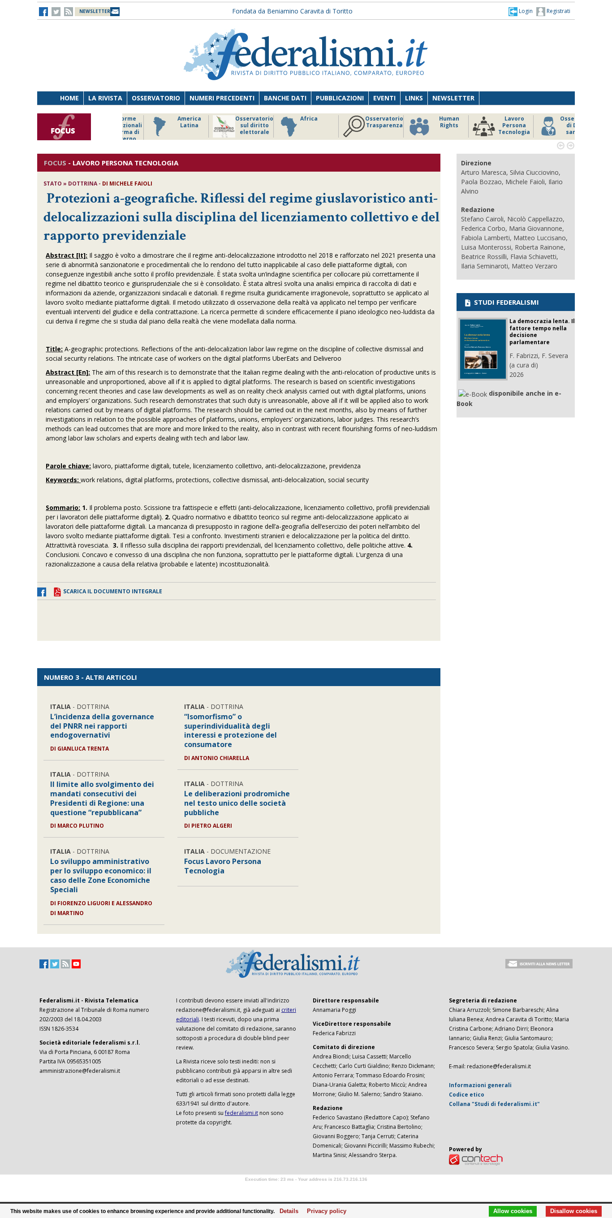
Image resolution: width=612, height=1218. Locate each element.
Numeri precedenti (222, 98)
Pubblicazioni (340, 98)
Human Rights (424, 122)
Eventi (384, 98)
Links (414, 98)
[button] (520, 11)
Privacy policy (324, 1211)
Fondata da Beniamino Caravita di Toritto (292, 11)
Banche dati (285, 98)
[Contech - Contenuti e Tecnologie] (476, 1159)
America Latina (165, 122)
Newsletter (453, 98)
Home (69, 98)
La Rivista (105, 98)
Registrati (557, 11)
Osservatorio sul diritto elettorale (230, 125)
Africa (284, 118)
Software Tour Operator (306, 1189)
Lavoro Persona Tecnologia (489, 125)
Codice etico (466, 1094)
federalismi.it (241, 1113)
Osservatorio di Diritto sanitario (554, 125)
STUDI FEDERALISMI (505, 302)
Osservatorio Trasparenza (359, 122)
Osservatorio (156, 98)
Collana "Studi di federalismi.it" (494, 1104)
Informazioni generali (480, 1085)
